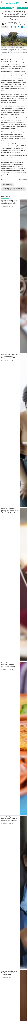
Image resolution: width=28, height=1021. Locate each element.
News (2, 7)
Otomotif (23, 7)
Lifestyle (14, 7)
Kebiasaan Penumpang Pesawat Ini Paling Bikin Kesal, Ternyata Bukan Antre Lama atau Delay (9, 202)
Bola (19, 7)
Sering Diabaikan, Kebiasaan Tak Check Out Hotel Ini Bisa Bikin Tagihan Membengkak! (9, 973)
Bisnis (6, 7)
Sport (10, 7)
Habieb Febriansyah (15, 24)
